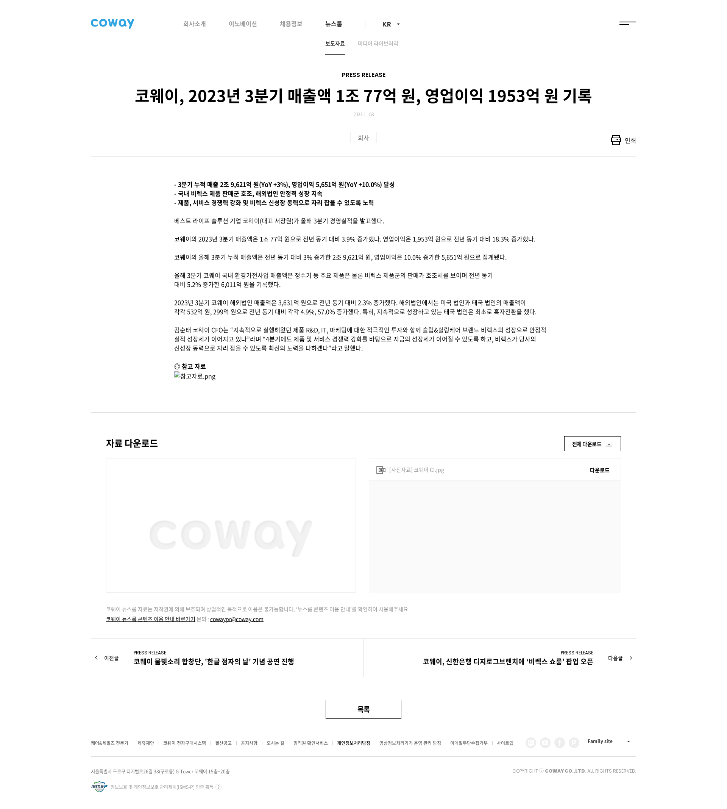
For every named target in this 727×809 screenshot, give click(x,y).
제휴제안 (145, 743)
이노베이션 (243, 23)
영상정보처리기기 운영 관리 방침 (410, 743)
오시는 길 (275, 743)
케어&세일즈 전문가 (109, 743)
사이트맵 (505, 743)
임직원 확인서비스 (310, 743)
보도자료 (335, 43)
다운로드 (600, 470)
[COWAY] (112, 24)
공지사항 (249, 743)
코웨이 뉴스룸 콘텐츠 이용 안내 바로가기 (150, 619)
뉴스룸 (333, 23)
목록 (363, 709)
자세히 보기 (218, 787)
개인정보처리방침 (353, 743)
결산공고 (223, 743)
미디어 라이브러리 (378, 43)
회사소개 (194, 23)
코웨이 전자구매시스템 (184, 743)
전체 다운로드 (586, 444)
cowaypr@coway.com (237, 619)
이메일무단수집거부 (469, 743)
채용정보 (291, 23)
